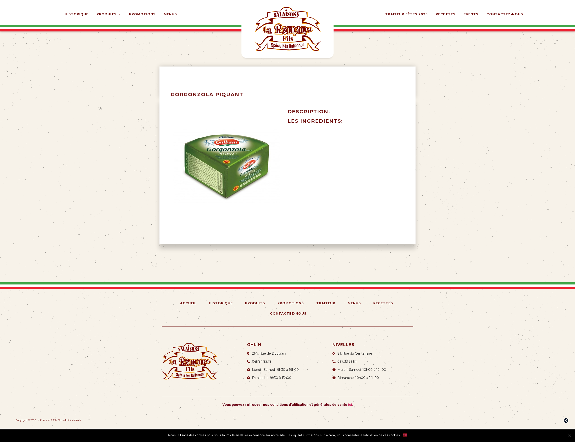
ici (350, 404)
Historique (76, 14)
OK (405, 435)
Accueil (188, 303)
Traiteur (325, 303)
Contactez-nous (505, 14)
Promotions (142, 14)
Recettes (446, 14)
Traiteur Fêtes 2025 (406, 14)
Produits (107, 14)
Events (471, 14)
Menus (170, 14)
